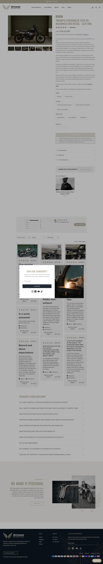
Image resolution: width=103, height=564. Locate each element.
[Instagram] (32, 291)
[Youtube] (39, 291)
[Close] (81, 267)
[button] (96, 560)
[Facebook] (36, 291)
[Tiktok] (42, 291)
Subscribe (37, 286)
